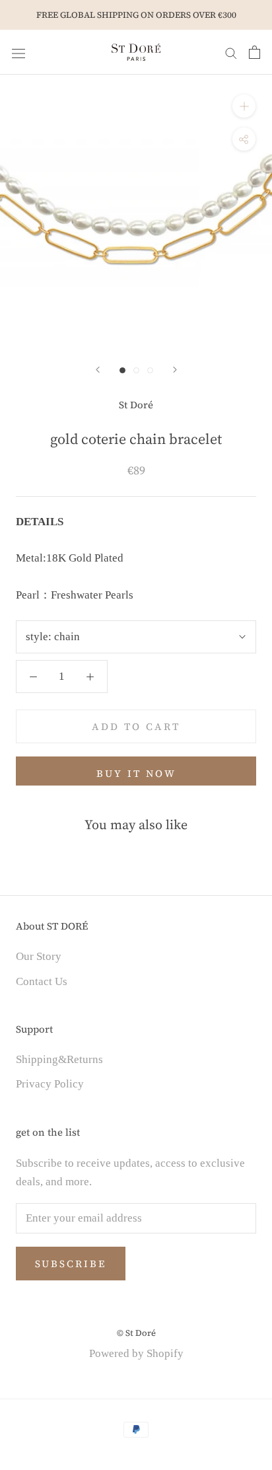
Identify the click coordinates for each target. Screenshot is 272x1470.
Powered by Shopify (136, 1353)
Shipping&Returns (59, 1059)
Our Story (38, 956)
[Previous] (98, 370)
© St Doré (136, 1333)
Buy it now (136, 773)
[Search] (231, 52)
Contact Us (41, 981)
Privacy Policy (50, 1084)
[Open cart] (254, 52)
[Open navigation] (18, 51)
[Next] (175, 370)
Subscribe (70, 1263)
